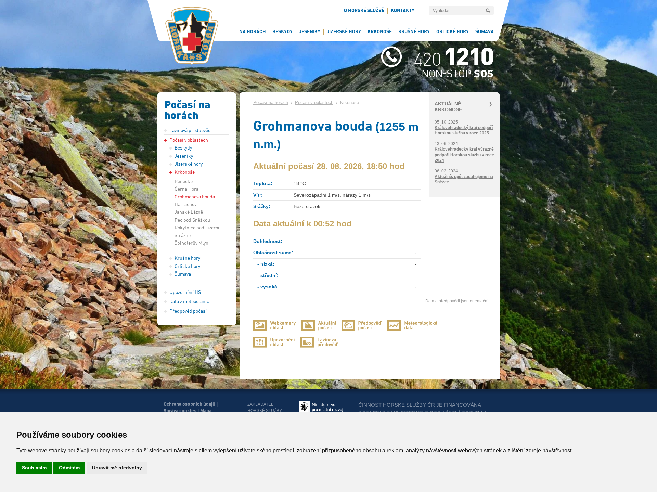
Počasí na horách (270, 102)
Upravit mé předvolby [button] (117, 467)
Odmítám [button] (69, 467)
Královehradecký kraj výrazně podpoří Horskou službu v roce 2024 (464, 155)
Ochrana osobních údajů (189, 404)
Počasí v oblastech (314, 102)
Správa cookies (180, 410)
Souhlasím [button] (34, 467)
